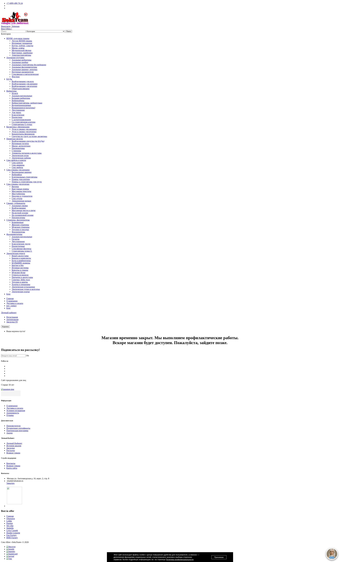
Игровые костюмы (20, 268)
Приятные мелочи (14, 139)
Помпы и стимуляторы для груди (27, 182)
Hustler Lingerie (13, 533)
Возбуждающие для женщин (24, 84)
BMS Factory (12, 538)
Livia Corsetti (12, 530)
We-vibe (9, 526)
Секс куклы (17, 198)
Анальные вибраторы (21, 60)
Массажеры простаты (21, 191)
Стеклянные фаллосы (21, 248)
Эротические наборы (21, 158)
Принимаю (219, 557)
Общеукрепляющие (20, 88)
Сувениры (16, 151)
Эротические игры (20, 155)
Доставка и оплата (14, 303)
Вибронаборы (18, 100)
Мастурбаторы (18, 194)
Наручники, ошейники (22, 53)
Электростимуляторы (21, 55)
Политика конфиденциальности (180, 559)
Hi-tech (15, 93)
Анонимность (12, 413)
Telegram (15, 26)
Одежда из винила (20, 275)
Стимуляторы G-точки (22, 124)
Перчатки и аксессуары (22, 277)
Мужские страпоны (20, 227)
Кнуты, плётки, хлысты (22, 45)
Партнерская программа (17, 430)
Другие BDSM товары (22, 41)
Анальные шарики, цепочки (24, 69)
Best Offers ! (6, 29)
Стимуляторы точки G (22, 251)
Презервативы (18, 148)
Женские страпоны (20, 225)
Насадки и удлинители (22, 196)
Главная (10, 298)
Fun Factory (11, 535)
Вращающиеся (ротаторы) (23, 108)
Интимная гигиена (20, 143)
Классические (18, 115)
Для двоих (16, 112)
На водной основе (20, 213)
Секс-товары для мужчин (17, 184)
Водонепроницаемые (21, 105)
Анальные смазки (20, 205)
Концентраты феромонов (23, 134)
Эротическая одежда (15, 253)
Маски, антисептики (21, 146)
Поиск (68, 31)
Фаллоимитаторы (14, 234)
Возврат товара (13, 453)
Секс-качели (17, 163)
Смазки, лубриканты (15, 203)
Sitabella (10, 528)
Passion (9, 523)
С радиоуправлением (21, 120)
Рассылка (10, 450)
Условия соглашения (15, 410)
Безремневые (18, 222)
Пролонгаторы (18, 217)
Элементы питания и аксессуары (27, 153)
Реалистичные (18, 246)
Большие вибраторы (21, 98)
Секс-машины (18, 165)
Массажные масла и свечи (23, 210)
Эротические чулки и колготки (26, 289)
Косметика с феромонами (17, 127)
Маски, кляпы (18, 48)
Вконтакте (5, 26)
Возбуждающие (19, 208)
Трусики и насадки (20, 229)
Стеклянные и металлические (25, 74)
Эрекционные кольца (21, 201)
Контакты (10, 463)
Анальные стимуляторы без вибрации (29, 65)
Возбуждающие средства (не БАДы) (28, 141)
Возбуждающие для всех (23, 81)
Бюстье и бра (18, 265)
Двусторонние (18, 110)
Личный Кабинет (14, 443)
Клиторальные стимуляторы (24, 177)
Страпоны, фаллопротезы (18, 220)
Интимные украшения (22, 43)
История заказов (13, 446)
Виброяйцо (17, 174)
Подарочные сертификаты (18, 428)
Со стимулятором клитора (23, 122)
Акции (9, 433)
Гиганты (15, 239)
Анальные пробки (20, 62)
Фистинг (16, 77)
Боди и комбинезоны (21, 260)
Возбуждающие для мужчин (24, 86)
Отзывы (10, 415)
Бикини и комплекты (21, 258)
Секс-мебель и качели (16, 160)
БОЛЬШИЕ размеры (21, 263)
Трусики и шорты (20, 282)
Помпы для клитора (21, 179)
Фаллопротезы (18, 232)
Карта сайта (11, 468)
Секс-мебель (17, 167)
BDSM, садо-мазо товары (17, 38)
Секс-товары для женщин (18, 170)
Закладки (10, 448)
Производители (13, 426)
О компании (12, 301)
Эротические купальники (23, 287)
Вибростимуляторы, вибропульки (27, 103)
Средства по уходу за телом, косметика (29, 136)
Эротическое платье (21, 291)
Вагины (15, 186)
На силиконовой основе (22, 215)
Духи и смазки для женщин (24, 129)
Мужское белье (18, 272)
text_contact (11, 306)
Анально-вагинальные (22, 96)
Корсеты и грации (20, 270)
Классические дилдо (21, 244)
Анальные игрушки (15, 57)
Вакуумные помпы (20, 189)
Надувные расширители (23, 72)
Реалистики (17, 117)
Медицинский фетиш (21, 50)
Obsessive (10, 518)
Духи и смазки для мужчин (24, 131)
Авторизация (12, 319)
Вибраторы (11, 91)
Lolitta (9, 521)
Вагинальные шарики (21, 172)
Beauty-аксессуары (20, 256)
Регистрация (12, 317)
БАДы (9, 79)
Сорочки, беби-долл (21, 280)
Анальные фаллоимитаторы (24, 67)
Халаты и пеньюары (21, 284)
